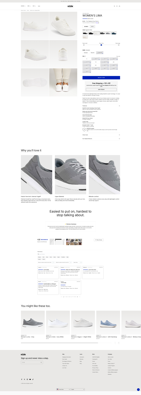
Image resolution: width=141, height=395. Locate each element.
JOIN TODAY (101, 89)
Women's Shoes (23, 10)
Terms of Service (95, 370)
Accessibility (95, 365)
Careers (109, 367)
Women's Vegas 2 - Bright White (81, 337)
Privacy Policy (95, 367)
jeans (39, 259)
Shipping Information (66, 357)
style (58, 257)
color (44, 259)
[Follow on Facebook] (21, 379)
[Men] (72, 240)
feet (51, 257)
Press (109, 361)
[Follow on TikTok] (33, 379)
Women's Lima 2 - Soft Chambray (106, 337)
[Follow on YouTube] (30, 379)
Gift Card (94, 363)
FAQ (81, 363)
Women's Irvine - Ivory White (55, 337)
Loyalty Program (111, 365)
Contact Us (64, 365)
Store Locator (110, 357)
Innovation (82, 357)
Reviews (81, 359)
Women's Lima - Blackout (65, 275)
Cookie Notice (95, 372)
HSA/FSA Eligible (95, 357)
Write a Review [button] (99, 239)
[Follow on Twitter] (24, 379)
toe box (63, 257)
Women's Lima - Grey (27, 337)
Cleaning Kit (94, 359)
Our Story (110, 359)
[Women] (68, 240)
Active (28, 10)
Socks (93, 361)
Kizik (55, 257)
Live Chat (64, 367)
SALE (39, 6)
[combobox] (63, 389)
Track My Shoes (65, 363)
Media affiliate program (112, 372)
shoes (39, 257)
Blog (81, 361)
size (47, 257)
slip (67, 257)
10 (77, 296)
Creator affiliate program (113, 370)
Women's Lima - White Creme (43, 289)
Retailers (110, 374)
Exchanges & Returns (66, 361)
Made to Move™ (111, 363)
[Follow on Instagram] (27, 379)
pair (43, 257)
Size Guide (64, 359)
